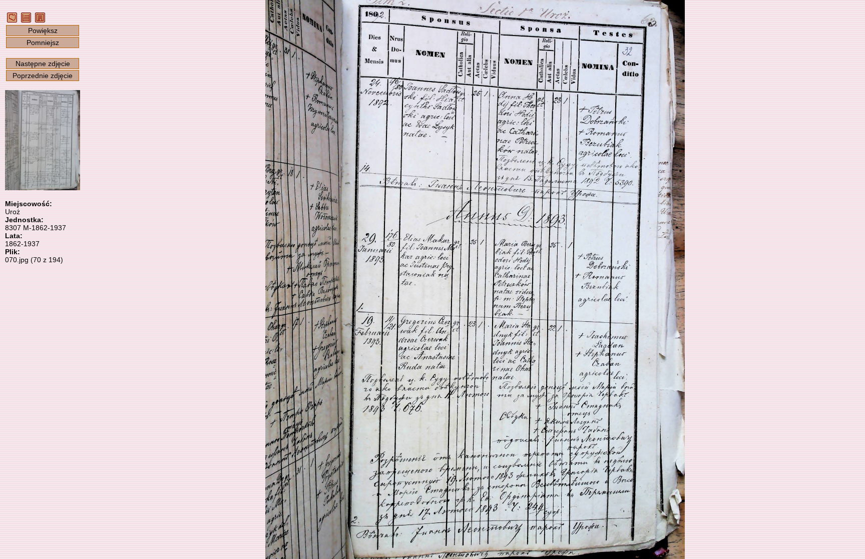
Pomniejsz (43, 43)
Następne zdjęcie (43, 64)
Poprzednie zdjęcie (43, 76)
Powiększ (43, 31)
